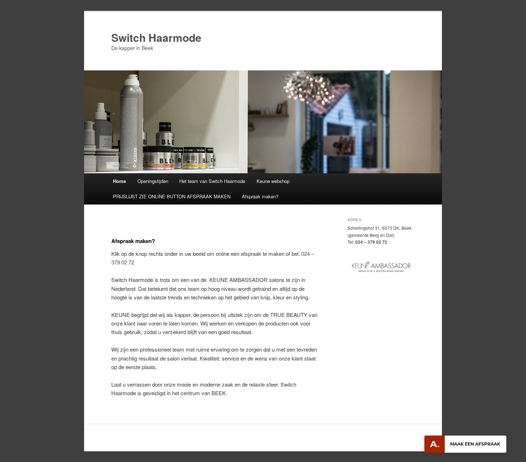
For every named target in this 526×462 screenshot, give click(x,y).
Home (119, 181)
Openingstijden (152, 181)
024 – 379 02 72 (371, 242)
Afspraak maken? (260, 196)
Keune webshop (273, 181)
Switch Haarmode (156, 37)
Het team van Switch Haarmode (212, 181)
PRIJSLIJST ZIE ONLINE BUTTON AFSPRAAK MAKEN (171, 196)
